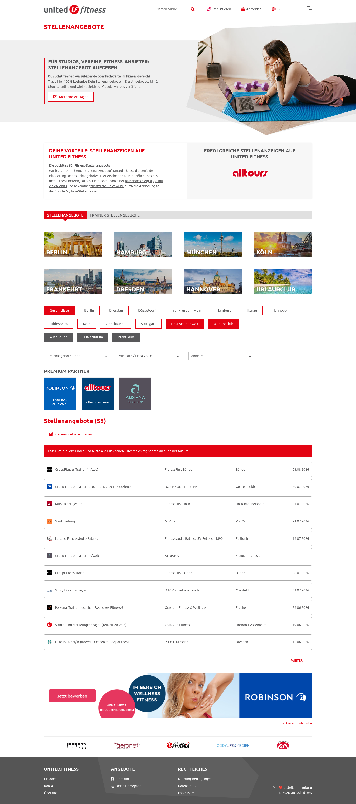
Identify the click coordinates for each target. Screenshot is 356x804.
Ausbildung (58, 337)
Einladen (50, 779)
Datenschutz (187, 786)
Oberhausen (116, 324)
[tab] (178, 469)
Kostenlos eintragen (73, 97)
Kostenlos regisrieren (142, 451)
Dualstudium (92, 337)
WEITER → (299, 660)
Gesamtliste (59, 310)
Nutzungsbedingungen (195, 779)
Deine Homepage (128, 786)
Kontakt (50, 786)
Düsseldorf (147, 310)
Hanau (252, 310)
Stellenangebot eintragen (73, 434)
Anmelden (253, 9)
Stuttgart (148, 324)
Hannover (280, 310)
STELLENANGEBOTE (65, 215)
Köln (86, 324)
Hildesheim (59, 324)
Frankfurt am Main (186, 310)
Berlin (89, 310)
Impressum (186, 793)
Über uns (50, 793)
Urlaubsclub (223, 324)
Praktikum (126, 337)
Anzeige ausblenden (299, 723)
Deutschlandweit (185, 324)
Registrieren (222, 9)
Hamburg (224, 310)
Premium (122, 779)
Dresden (116, 310)
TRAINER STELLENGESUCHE (115, 215)
